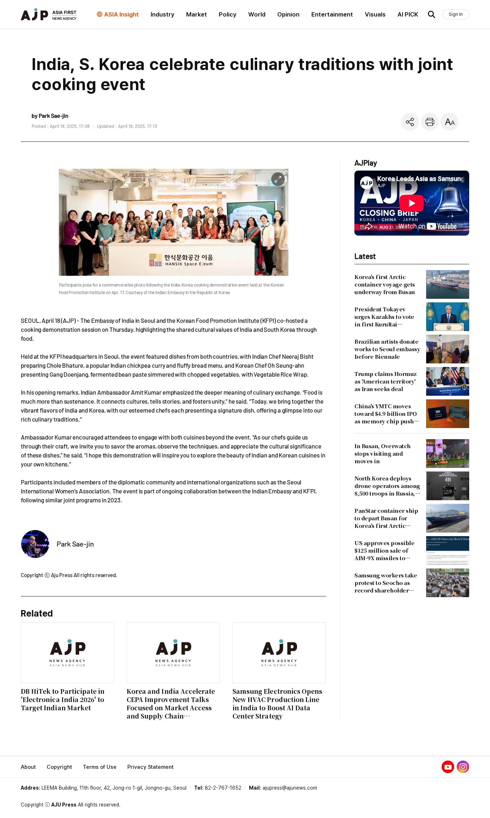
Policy (227, 14)
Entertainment (332, 14)
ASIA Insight (121, 14)
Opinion (288, 14)
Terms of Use (100, 767)
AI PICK (407, 14)
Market (196, 14)
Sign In (456, 14)
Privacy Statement (150, 767)
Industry (162, 14)
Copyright (59, 767)
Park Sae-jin (75, 543)
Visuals (375, 14)
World (256, 14)
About (28, 767)
